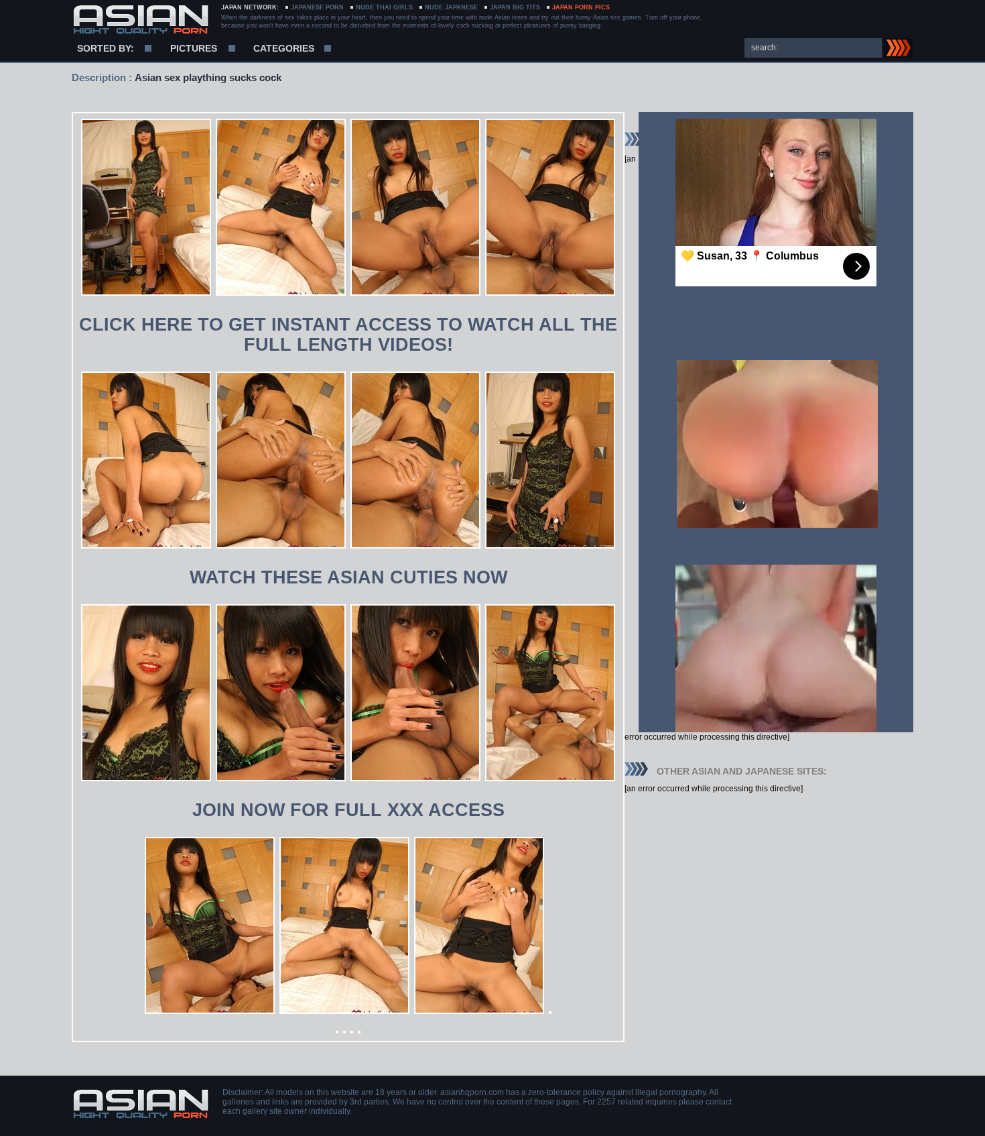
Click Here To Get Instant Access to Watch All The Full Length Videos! (348, 335)
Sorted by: (105, 48)
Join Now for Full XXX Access (348, 810)
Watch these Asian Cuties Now (348, 577)
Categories (283, 48)
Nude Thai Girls (384, 7)
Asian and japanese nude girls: (140, 20)
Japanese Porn (317, 7)
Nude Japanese (451, 7)
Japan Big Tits (515, 7)
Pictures (193, 48)
